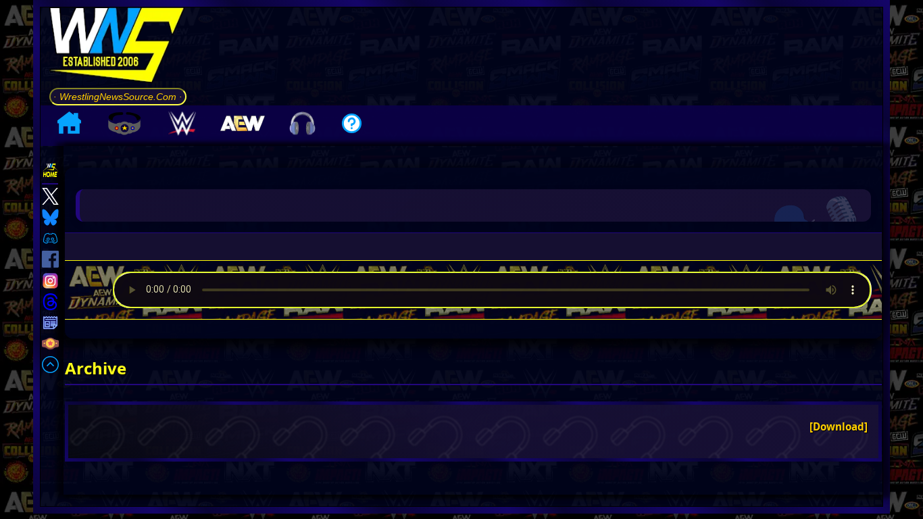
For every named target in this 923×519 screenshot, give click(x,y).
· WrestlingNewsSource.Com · (117, 96)
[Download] (838, 426)
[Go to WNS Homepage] (117, 47)
